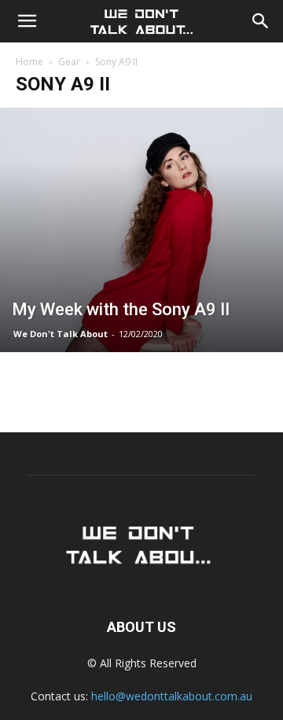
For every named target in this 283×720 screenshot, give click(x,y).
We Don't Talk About (60, 334)
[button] (27, 21)
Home (29, 61)
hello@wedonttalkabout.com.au (171, 696)
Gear (69, 61)
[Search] (261, 21)
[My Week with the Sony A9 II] (141, 230)
